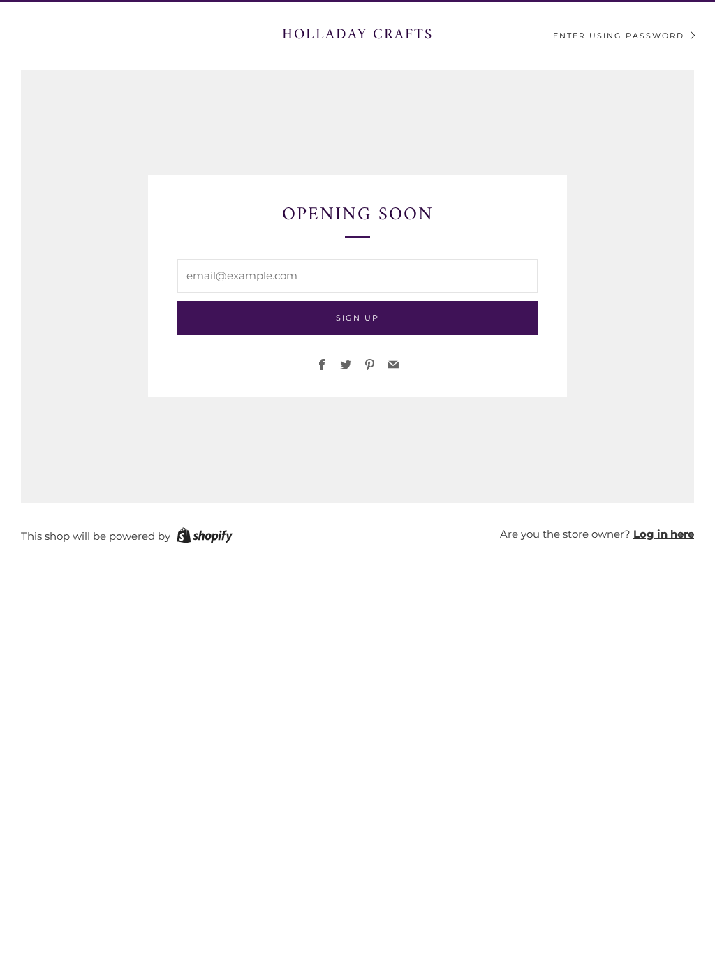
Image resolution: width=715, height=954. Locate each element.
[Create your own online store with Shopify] (205, 537)
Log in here (663, 534)
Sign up (357, 318)
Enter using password (618, 36)
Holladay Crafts (357, 35)
